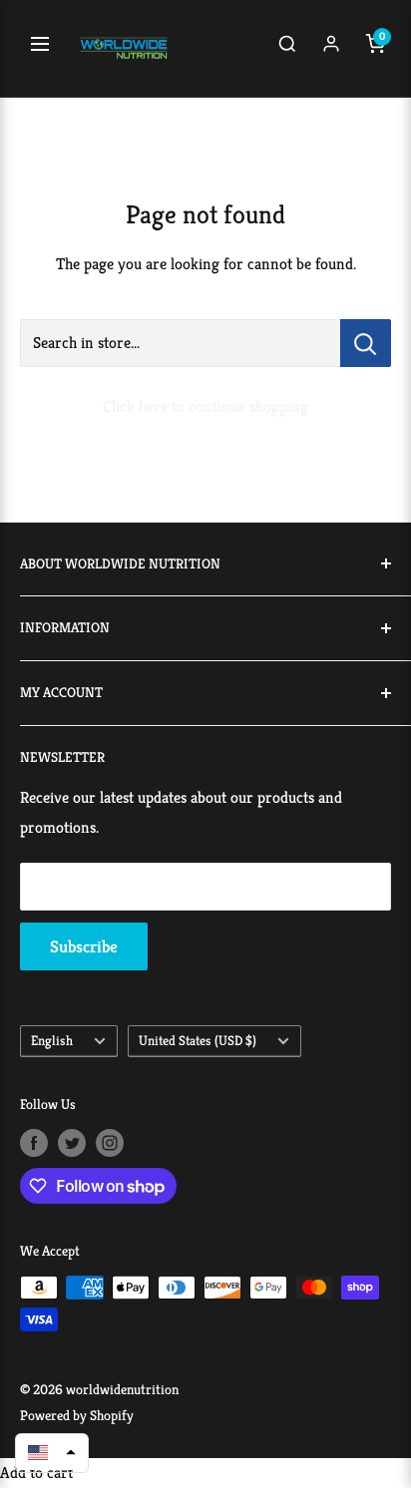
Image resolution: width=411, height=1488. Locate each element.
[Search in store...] (365, 343)
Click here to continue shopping (205, 406)
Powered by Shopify (77, 1415)
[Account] (331, 49)
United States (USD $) (197, 1040)
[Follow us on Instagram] (110, 1142)
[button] (52, 1452)
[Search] (287, 49)
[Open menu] (40, 49)
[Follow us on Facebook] (34, 1142)
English (52, 1040)
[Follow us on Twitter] (72, 1142)
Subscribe (84, 946)
